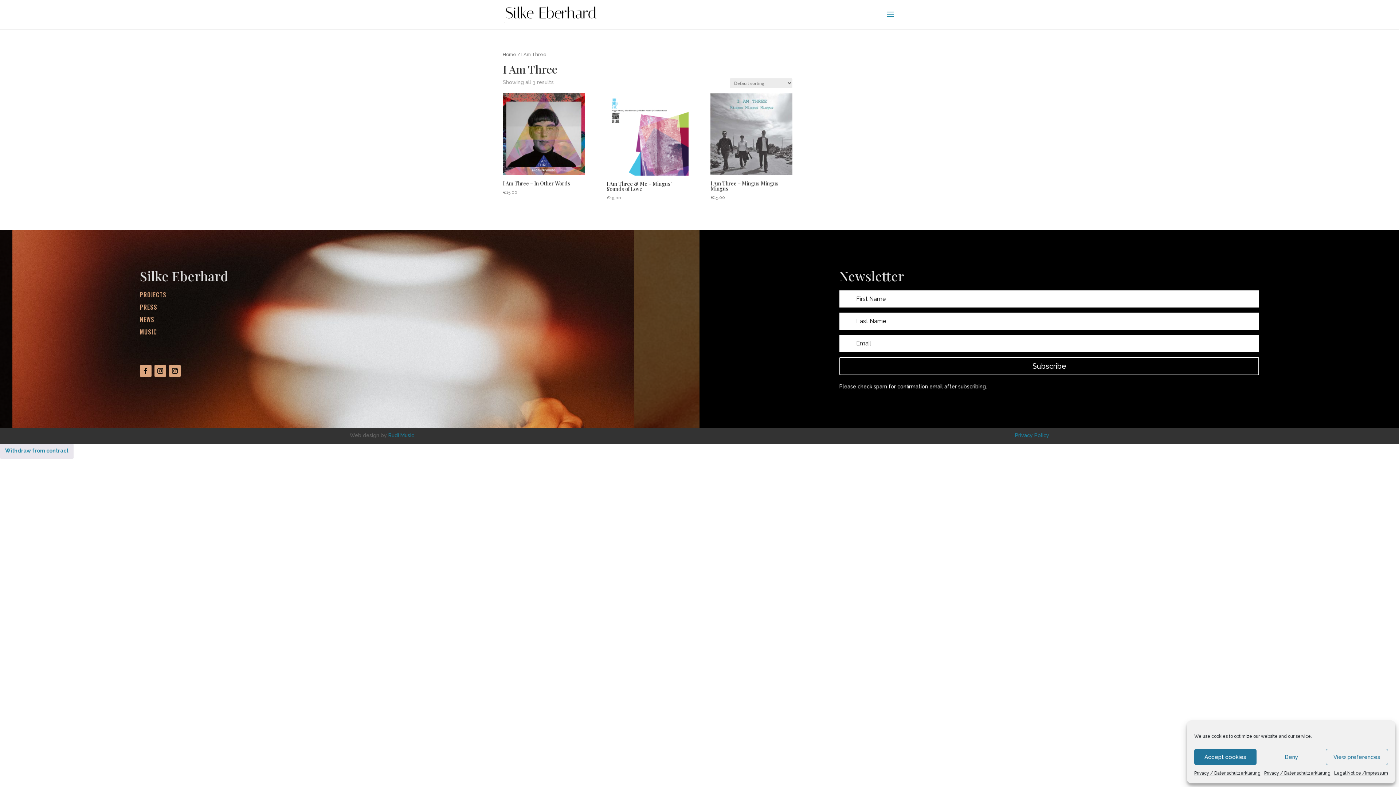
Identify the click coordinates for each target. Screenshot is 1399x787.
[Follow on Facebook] (146, 371)
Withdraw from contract (36, 451)
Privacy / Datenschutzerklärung (1227, 773)
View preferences (1356, 757)
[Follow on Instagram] (160, 371)
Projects (153, 294)
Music (148, 332)
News (147, 319)
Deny (1291, 757)
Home (509, 54)
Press (148, 307)
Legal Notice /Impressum (1361, 773)
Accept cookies (1225, 757)
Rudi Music (401, 435)
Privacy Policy (1032, 435)
